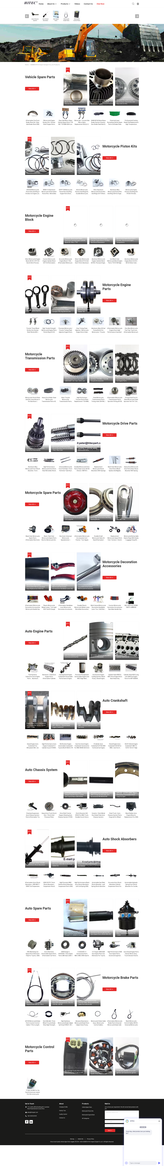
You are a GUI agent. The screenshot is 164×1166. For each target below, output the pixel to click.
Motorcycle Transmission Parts (40, 356)
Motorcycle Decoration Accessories (119, 564)
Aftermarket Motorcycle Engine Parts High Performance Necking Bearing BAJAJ (101, 517)
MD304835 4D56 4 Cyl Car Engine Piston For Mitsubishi (101, 656)
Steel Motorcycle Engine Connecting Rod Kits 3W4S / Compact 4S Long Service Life (61, 309)
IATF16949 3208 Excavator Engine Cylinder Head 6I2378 (127, 656)
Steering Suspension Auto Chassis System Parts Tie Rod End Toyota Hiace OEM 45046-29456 (74, 794)
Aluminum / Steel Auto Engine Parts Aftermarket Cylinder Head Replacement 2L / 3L (49, 678)
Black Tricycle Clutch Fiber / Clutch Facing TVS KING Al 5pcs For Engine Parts (126, 379)
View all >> (32, 89)
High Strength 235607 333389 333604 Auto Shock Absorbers (36, 864)
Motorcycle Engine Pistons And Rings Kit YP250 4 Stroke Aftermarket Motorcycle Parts (131, 193)
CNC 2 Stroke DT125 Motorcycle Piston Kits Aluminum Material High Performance (88, 171)
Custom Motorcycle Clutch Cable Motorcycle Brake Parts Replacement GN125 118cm (37, 1002)
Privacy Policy (90, 1139)
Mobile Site (80, 1139)
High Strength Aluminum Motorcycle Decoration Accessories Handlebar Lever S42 (62, 586)
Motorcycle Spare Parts (43, 493)
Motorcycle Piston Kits (119, 146)
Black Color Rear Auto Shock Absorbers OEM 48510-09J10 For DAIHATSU (62, 864)
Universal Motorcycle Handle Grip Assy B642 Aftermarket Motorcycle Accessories (88, 586)
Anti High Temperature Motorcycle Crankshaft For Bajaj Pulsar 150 (88, 309)
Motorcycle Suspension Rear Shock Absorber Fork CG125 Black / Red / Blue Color (62, 448)
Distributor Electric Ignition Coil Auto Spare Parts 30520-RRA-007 (101, 933)
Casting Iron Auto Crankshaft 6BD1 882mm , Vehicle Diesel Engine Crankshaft (61, 725)
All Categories (85, 1118)
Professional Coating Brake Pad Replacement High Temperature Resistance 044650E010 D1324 (131, 124)
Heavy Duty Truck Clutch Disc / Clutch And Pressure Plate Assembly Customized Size (49, 817)
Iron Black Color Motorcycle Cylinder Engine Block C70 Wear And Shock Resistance (100, 240)
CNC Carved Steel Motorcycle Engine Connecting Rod (35, 309)
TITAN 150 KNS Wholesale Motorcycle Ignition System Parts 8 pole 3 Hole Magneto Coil (101, 1071)
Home (27, 64)
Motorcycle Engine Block (88, 1114)
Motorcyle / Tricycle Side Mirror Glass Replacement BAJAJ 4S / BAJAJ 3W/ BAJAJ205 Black (81, 124)
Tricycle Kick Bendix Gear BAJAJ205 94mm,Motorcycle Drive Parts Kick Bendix (35, 448)
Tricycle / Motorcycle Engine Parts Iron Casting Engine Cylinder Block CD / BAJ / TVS (75, 240)
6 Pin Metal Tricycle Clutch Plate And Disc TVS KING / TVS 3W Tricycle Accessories (100, 379)
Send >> (110, 1130)
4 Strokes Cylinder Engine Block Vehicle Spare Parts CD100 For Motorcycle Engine (100, 101)
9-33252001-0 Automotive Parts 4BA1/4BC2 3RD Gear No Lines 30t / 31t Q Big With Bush (82, 955)
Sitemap (72, 1139)
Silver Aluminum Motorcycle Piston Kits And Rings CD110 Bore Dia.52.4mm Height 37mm (98, 193)
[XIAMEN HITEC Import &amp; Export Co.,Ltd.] (31, 3)
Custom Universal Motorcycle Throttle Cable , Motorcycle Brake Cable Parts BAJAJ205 (88, 1002)
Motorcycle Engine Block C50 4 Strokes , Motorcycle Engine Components (126, 240)
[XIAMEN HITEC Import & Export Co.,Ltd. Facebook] (26, 1122)
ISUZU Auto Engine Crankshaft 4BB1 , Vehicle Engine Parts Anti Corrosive (88, 725)
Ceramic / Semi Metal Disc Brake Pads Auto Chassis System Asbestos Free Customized (98, 817)
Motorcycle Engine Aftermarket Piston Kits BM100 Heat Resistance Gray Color (36, 171)
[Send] (159, 1163)
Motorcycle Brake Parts (120, 978)
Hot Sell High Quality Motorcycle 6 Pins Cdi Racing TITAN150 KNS (75, 1071)
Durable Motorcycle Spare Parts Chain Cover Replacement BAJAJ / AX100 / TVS (127, 517)
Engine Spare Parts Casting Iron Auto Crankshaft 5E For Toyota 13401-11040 (36, 725)
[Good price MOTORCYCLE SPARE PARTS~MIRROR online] (131, 598)
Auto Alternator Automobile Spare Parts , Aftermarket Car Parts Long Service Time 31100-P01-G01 (49, 955)
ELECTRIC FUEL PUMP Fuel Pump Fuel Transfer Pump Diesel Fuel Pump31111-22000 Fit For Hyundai (75, 933)
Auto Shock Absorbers (119, 839)
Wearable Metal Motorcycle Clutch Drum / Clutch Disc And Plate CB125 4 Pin (126, 101)
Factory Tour (62, 1110)
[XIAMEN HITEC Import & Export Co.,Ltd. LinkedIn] (31, 1122)
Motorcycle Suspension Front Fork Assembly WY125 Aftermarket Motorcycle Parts (88, 448)
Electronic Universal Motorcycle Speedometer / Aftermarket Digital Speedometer (66, 540)
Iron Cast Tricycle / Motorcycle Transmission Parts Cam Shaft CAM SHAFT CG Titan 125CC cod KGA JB (75, 379)
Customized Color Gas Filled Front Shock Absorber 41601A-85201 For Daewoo (88, 864)
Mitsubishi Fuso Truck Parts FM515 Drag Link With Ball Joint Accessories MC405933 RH (100, 794)
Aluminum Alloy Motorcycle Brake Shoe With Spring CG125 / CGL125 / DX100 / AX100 (62, 1002)
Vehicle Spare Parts (40, 77)
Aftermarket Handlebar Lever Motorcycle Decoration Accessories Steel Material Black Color (65, 609)
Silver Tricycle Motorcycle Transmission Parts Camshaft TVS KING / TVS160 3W (65, 401)
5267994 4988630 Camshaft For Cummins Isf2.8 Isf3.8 (75, 656)
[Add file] (126, 1163)
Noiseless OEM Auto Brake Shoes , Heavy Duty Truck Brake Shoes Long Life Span (127, 794)
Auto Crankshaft (114, 701)
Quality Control (63, 1114)
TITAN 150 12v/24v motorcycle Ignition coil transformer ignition (126, 1071)
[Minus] (159, 1121)
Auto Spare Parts (38, 908)
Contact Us (62, 1118)
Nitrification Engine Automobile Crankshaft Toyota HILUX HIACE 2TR (65, 746)
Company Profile (63, 1107)
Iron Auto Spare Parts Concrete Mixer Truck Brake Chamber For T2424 (126, 933)
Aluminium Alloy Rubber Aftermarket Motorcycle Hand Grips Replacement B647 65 (36, 586)
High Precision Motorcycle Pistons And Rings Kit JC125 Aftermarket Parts (62, 171)
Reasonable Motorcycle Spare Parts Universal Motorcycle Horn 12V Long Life (75, 517)
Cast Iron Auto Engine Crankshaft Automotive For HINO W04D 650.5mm (81, 746)
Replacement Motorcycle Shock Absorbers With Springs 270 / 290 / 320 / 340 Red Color (98, 470)
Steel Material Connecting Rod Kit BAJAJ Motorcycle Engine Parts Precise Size (75, 101)
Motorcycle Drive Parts (119, 423)
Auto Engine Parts (38, 631)
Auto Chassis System (41, 770)
